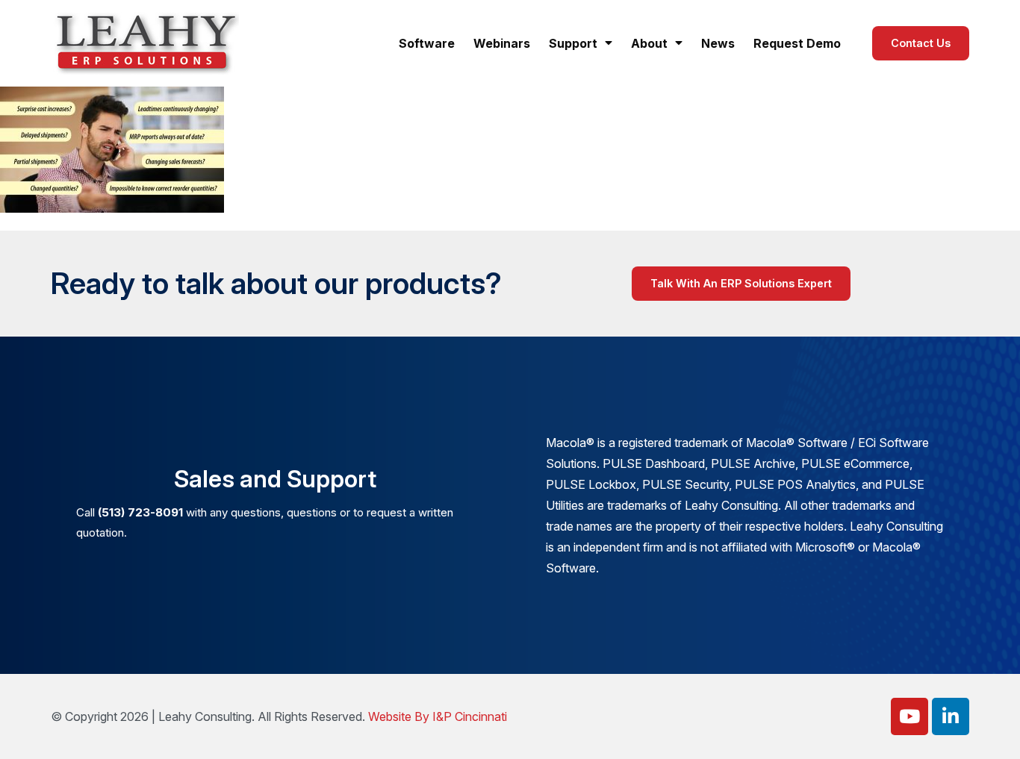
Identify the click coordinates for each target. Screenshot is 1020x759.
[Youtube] (909, 716)
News (718, 43)
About (649, 43)
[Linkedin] (950, 716)
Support (573, 43)
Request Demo (797, 43)
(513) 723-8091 (140, 512)
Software (427, 43)
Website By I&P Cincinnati (437, 716)
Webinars (501, 43)
